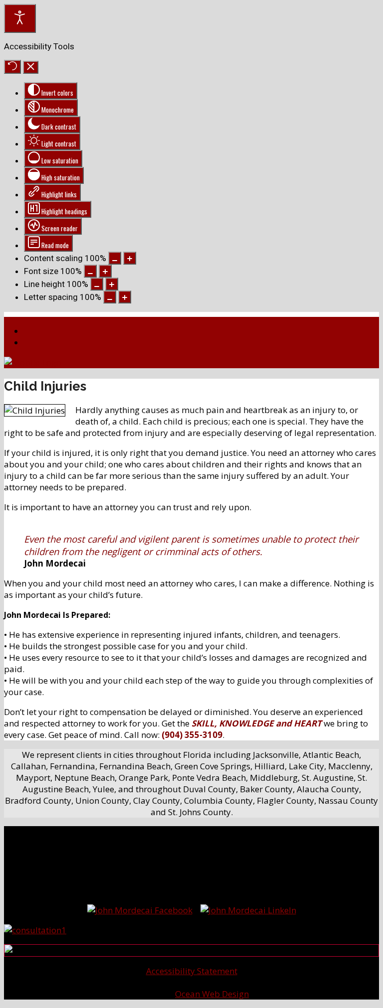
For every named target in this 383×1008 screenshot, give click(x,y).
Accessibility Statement (191, 971)
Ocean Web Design (212, 994)
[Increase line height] (111, 284)
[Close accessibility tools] (30, 67)
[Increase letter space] (124, 296)
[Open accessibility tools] (20, 18)
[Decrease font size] (90, 271)
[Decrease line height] (96, 284)
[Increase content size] (129, 258)
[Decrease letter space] (109, 296)
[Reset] (12, 67)
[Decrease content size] (114, 258)
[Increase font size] (105, 271)
